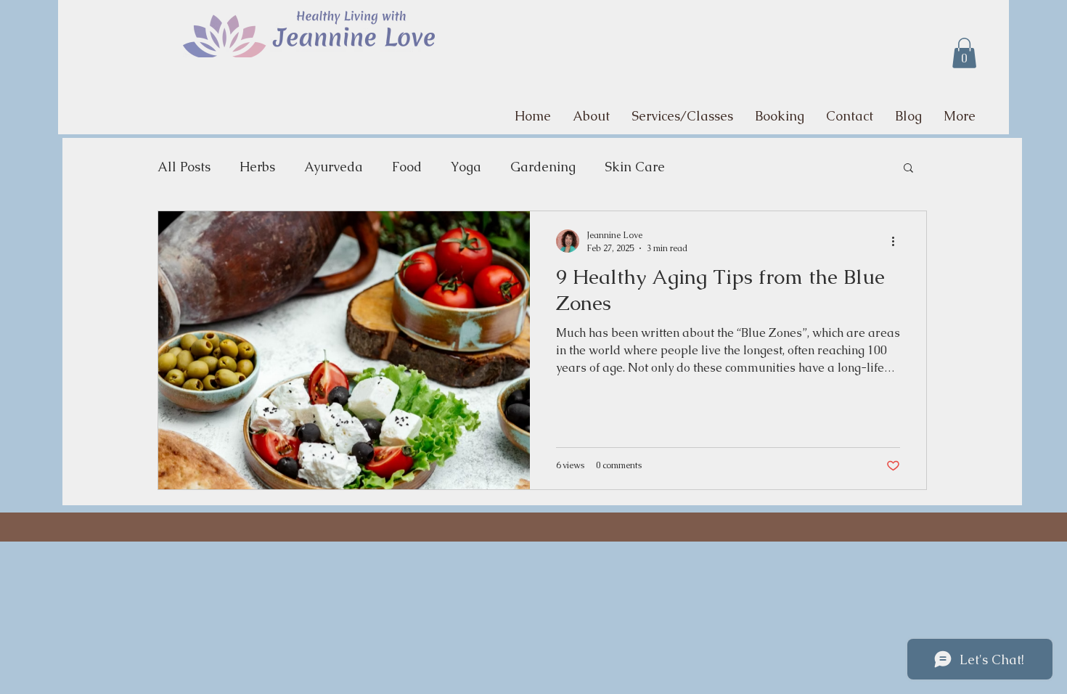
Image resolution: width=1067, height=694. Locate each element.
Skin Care (635, 166)
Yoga (466, 166)
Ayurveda (333, 166)
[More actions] (898, 241)
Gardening (543, 166)
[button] (964, 53)
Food (407, 166)
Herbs (257, 166)
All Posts (184, 166)
